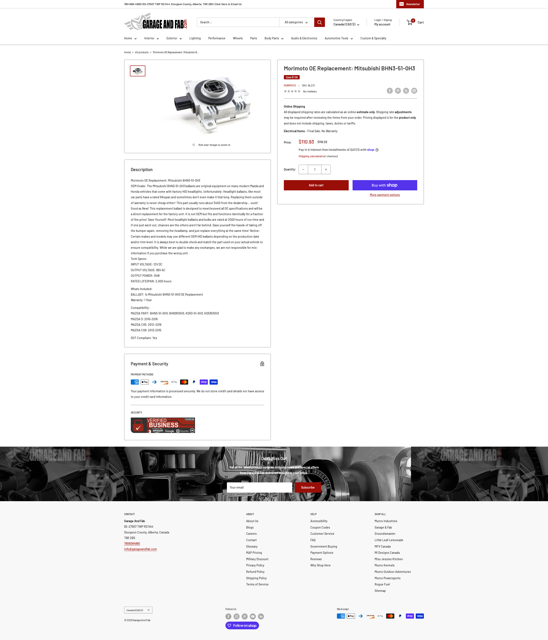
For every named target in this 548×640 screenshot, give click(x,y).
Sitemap (380, 591)
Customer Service (322, 533)
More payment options (385, 195)
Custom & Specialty (373, 38)
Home (128, 38)
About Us (252, 521)
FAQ (313, 540)
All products (142, 52)
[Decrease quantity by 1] (303, 169)
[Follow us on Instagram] (237, 616)
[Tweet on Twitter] (406, 91)
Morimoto (290, 85)
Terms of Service (257, 584)
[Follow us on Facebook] (228, 616)
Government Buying (323, 546)
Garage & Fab (383, 527)
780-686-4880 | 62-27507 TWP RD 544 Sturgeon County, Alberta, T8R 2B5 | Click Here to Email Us (182, 4)
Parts (253, 38)
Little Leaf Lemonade (389, 540)
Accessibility (319, 521)
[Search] (319, 22)
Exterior (172, 38)
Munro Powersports (388, 578)
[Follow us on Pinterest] (245, 616)
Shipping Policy (256, 578)
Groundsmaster (385, 533)
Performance (216, 38)
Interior (149, 38)
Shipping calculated (311, 156)
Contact (251, 540)
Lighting (195, 38)
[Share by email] (414, 91)
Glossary (252, 546)
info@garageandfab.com (140, 549)
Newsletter (413, 4)
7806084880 (132, 543)
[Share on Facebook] (390, 91)
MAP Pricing (254, 552)
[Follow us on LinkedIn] (261, 616)
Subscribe (308, 487)
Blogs (250, 527)
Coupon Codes (320, 527)
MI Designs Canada (387, 552)
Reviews (316, 559)
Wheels (238, 38)
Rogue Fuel (382, 584)
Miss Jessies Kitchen (389, 559)
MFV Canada (383, 546)
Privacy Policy (255, 565)
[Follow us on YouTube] (253, 616)
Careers (251, 533)
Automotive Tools (336, 38)
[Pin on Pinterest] (398, 91)
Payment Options (321, 552)
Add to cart (316, 185)
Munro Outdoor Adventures (393, 571)
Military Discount (257, 559)
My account (382, 24)
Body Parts (272, 38)
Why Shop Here (320, 565)
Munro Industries (386, 521)
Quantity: (290, 169)
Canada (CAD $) (135, 610)
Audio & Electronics (304, 38)
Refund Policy (255, 571)
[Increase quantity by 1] (326, 169)
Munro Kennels (385, 565)
